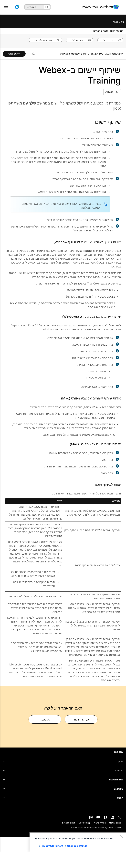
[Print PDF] (32, 54)
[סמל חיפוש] (35, 7)
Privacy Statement (52, 845)
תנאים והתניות (115, 823)
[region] (78, 842)
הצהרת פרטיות (100, 823)
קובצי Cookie (84, 823)
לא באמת (45, 719)
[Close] (121, 836)
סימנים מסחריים (68, 823)
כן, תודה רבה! (81, 719)
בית (122, 22)
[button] (17, 7)
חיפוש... (30, 7)
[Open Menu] (6, 7)
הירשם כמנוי (14, 53)
